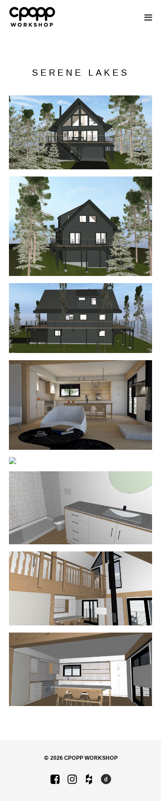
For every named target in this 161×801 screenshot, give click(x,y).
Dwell (106, 779)
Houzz (89, 779)
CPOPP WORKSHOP (32, 17)
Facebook (55, 779)
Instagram (72, 779)
